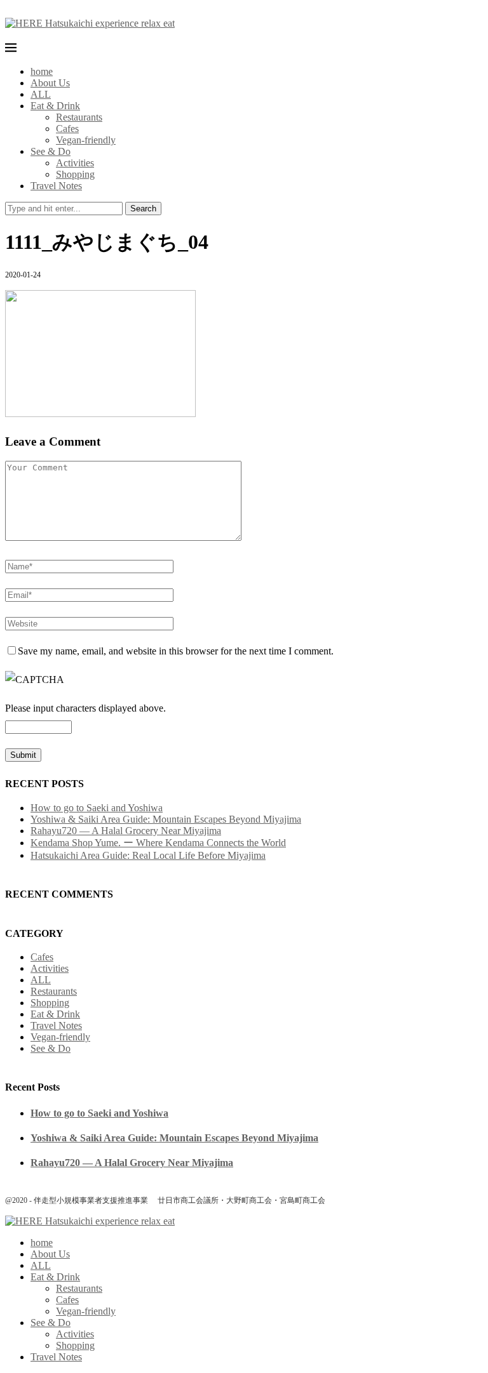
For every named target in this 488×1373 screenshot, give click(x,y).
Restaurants (79, 117)
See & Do (50, 151)
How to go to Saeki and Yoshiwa (96, 807)
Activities (75, 162)
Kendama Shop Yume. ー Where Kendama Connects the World (158, 842)
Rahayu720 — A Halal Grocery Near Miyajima (125, 830)
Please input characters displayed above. (85, 708)
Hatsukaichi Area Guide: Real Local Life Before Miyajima (148, 855)
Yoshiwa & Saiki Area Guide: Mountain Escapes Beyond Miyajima (165, 819)
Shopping (75, 174)
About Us (50, 82)
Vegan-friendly (86, 140)
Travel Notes (56, 185)
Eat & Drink (55, 105)
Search (143, 208)
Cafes (67, 128)
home (41, 71)
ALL (40, 94)
